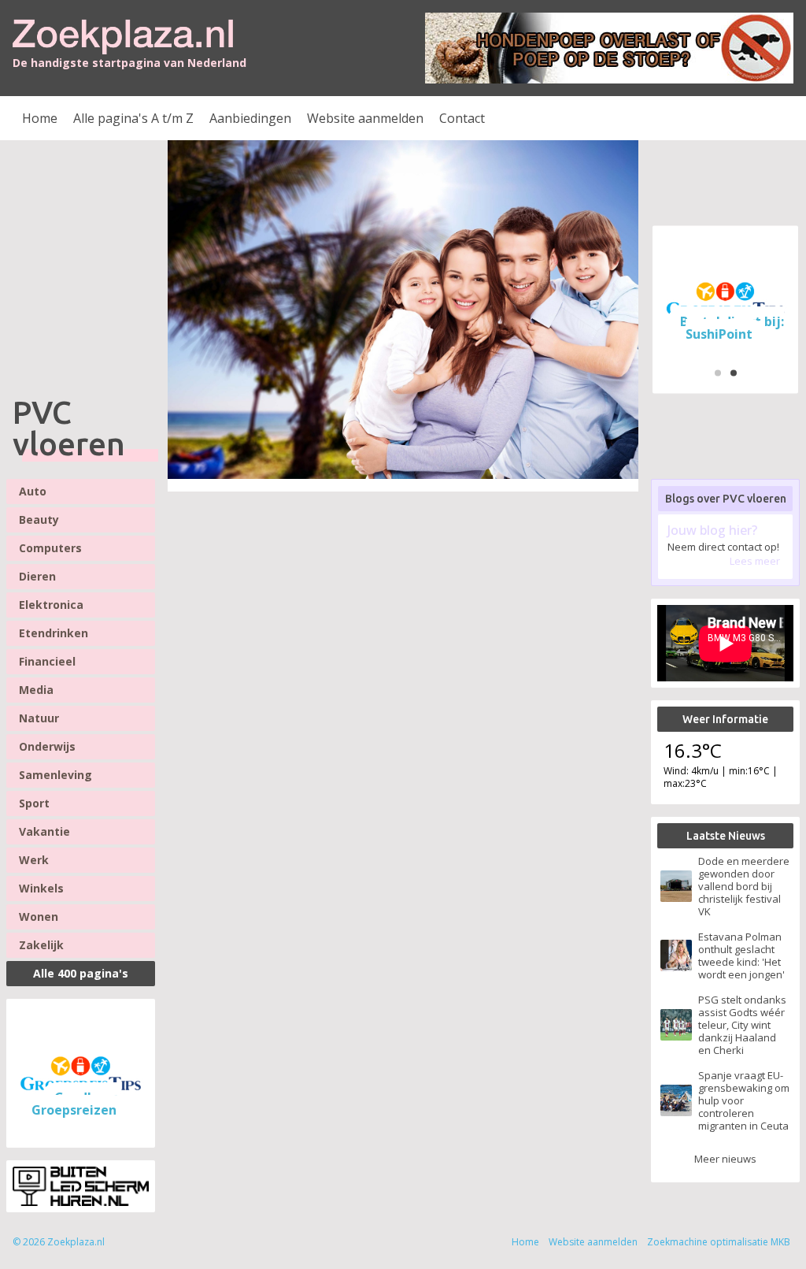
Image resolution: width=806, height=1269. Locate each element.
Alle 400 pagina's (80, 973)
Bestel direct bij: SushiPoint (732, 327)
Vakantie (44, 831)
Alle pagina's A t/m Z (133, 118)
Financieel (47, 661)
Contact (462, 118)
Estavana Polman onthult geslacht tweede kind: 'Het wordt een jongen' (741, 955)
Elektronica (51, 604)
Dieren (37, 576)
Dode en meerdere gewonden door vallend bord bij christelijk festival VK (743, 886)
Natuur (39, 718)
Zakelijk (41, 944)
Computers (50, 547)
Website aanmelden (365, 118)
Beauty (39, 519)
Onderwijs (47, 746)
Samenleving (55, 774)
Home (39, 118)
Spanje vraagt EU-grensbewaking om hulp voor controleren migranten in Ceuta (743, 1100)
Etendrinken (53, 632)
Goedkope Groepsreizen (75, 1104)
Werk (34, 859)
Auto (32, 491)
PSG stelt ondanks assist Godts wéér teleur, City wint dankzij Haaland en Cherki (742, 1024)
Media (36, 689)
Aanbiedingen (250, 118)
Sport (34, 803)
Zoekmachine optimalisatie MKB (718, 1242)
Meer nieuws (725, 1159)
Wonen (38, 916)
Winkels (41, 888)
